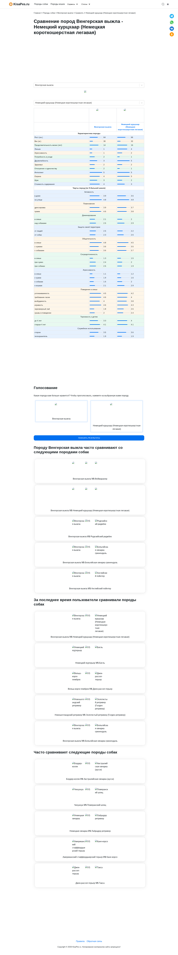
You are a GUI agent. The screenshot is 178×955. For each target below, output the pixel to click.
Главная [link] (37, 13)
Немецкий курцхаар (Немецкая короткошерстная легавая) (130, 127)
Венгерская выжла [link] (65, 13)
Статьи (84, 4)
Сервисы (71, 4)
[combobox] (35, 85)
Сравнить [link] (79, 13)
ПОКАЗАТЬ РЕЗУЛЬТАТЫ (89, 438)
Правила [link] (80, 941)
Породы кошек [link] (58, 4)
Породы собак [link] (41, 4)
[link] (90, 471)
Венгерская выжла (102, 127)
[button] (90, 471)
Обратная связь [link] (94, 941)
